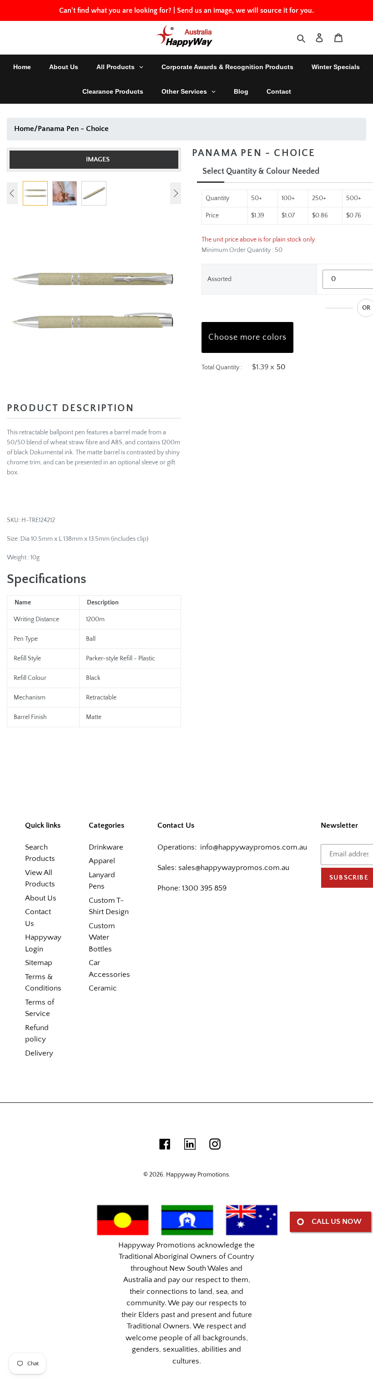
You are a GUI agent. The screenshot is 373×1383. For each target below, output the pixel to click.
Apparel (102, 861)
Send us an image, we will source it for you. (245, 10)
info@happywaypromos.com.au (253, 847)
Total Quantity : (222, 367)
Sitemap (38, 963)
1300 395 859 (203, 888)
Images (98, 159)
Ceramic (103, 988)
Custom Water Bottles (102, 937)
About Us (40, 898)
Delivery (39, 1053)
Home (24, 129)
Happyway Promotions (197, 1174)
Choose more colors (247, 337)
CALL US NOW (337, 1221)
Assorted (219, 279)
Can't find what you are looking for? (115, 10)
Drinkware (106, 847)
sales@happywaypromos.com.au (233, 868)
